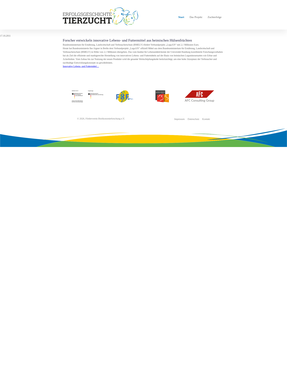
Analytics (4, 296)
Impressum (179, 119)
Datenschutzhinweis (9, 386)
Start (181, 17)
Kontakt (206, 119)
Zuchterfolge (215, 17)
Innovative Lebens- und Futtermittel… (81, 66)
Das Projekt (196, 17)
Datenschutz (193, 119)
